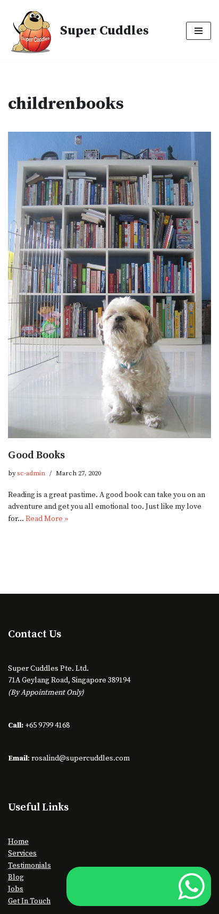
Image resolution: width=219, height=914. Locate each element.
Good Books (36, 455)
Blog (16, 877)
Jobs (15, 889)
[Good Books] (109, 285)
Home (18, 842)
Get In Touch (29, 901)
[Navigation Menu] (198, 31)
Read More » (47, 519)
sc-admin (31, 473)
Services (22, 853)
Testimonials (29, 865)
